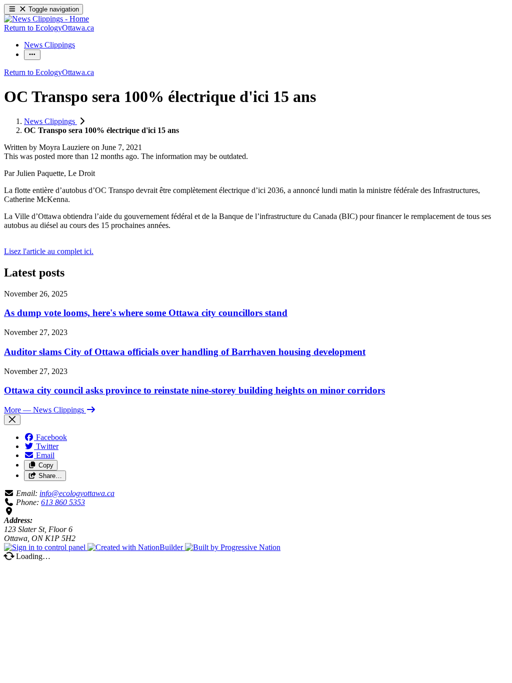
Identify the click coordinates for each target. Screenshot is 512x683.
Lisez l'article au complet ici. (49, 251)
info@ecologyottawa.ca (77, 493)
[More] (32, 55)
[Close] (12, 419)
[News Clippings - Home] (46, 18)
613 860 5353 (63, 502)
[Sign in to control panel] (46, 547)
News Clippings (50, 121)
